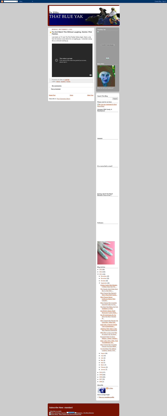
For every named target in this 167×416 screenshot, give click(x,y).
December (104, 276)
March (103, 365)
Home (71, 95)
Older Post (90, 95)
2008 (100, 377)
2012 (100, 272)
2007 (100, 379)
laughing (63, 81)
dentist (58, 81)
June (102, 358)
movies (68, 81)
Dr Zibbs (110, 388)
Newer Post (52, 95)
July (102, 355)
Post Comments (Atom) (63, 99)
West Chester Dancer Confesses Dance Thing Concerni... (107, 299)
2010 (100, 372)
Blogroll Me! (78, 414)
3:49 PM (67, 79)
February (103, 367)
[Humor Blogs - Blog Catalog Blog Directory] (62, 414)
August (103, 353)
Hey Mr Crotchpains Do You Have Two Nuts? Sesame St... (108, 316)
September (104, 283)
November (104, 278)
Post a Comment (55, 89)
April (102, 362)
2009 (100, 374)
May (102, 360)
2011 (100, 274)
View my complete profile (106, 397)
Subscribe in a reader (55, 411)
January (103, 369)
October (103, 281)
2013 (100, 269)
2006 (100, 381)
